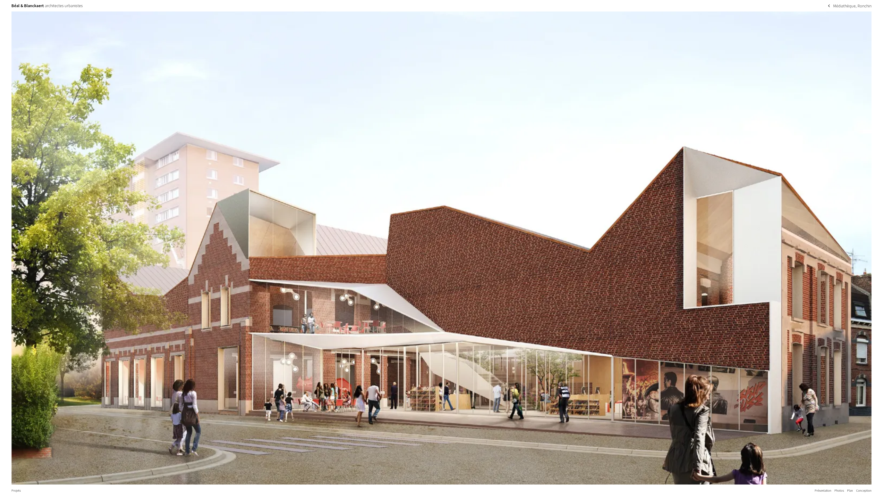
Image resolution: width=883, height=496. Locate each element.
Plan (850, 490)
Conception (864, 490)
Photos (839, 490)
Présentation (823, 490)
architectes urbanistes (47, 5)
